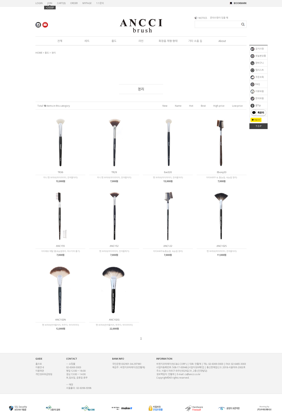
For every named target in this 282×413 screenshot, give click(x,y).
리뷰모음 (259, 91)
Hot (191, 105)
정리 (53, 52)
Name (178, 105)
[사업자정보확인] (196, 367)
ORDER (74, 3)
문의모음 (259, 98)
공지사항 (259, 48)
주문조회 (259, 77)
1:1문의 (100, 3)
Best (203, 105)
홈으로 (38, 364)
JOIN (49, 3)
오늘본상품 (260, 55)
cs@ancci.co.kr (192, 374)
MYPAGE (87, 3)
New (164, 105)
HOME (38, 52)
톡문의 (258, 112)
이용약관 (39, 370)
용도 (113, 41)
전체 (59, 41)
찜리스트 (259, 70)
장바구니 (259, 63)
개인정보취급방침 (43, 374)
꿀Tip (258, 105)
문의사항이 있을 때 (219, 17)
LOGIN (39, 3)
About (222, 41)
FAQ (257, 84)
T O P (258, 126)
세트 (86, 41)
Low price (237, 105)
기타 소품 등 (195, 41)
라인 (141, 41)
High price (218, 105)
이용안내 (39, 367)
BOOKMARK (240, 3)
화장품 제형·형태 (168, 41)
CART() (61, 3)
